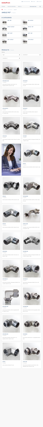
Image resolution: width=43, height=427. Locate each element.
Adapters (5, 9)
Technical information (11, 6)
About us (19, 6)
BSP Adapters (10, 9)
